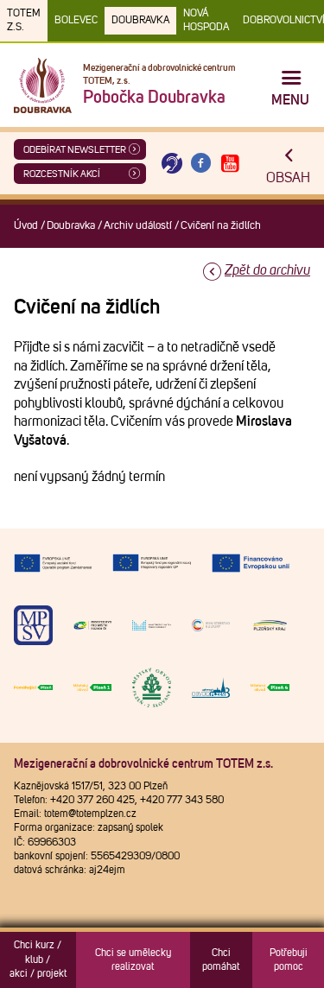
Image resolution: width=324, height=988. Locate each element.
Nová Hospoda (206, 21)
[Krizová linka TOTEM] (172, 163)
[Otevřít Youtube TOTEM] (230, 163)
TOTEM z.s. (24, 21)
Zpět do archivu (267, 270)
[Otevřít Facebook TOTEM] (201, 163)
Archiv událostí (138, 225)
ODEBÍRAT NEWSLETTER (74, 150)
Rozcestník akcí (61, 174)
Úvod (26, 225)
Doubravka (140, 21)
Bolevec (76, 21)
